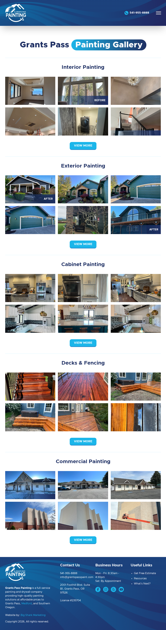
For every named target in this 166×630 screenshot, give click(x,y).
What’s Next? (142, 583)
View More (83, 145)
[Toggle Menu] (158, 12)
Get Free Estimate (145, 573)
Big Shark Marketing (33, 615)
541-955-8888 (68, 573)
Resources (140, 578)
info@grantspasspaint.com (76, 577)
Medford (26, 603)
